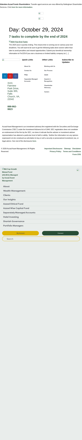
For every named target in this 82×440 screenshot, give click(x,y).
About (6, 186)
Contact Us (27, 70)
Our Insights (9, 199)
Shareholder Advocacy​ (48, 86)
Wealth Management (14, 190)
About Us (27, 66)
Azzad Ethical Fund (13, 203)
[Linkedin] (4, 76)
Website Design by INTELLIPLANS (15, 159)
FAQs (26, 75)
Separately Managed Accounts (31, 80)
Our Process (48, 70)
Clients (6, 195)
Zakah (46, 75)
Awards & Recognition (48, 80)
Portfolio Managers (13, 225)
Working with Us (49, 66)
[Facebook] (15, 76)
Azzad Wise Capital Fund (16, 208)
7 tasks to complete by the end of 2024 (38, 36)
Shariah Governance (13, 221)
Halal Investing (11, 216)
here (34, 141)
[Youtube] (10, 76)
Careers (46, 92)
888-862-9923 (12, 107)
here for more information (22, 7)
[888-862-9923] (4, 107)
